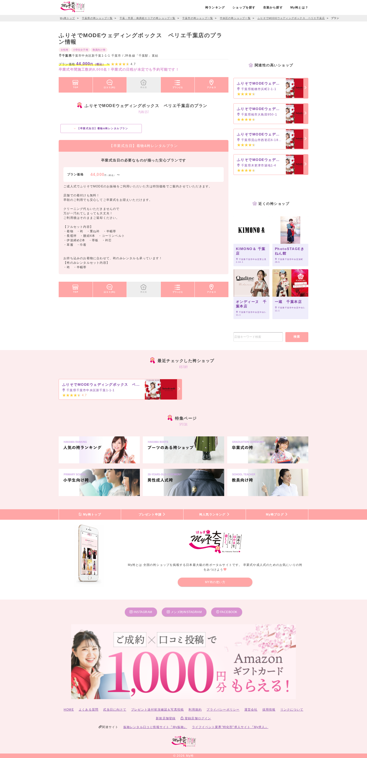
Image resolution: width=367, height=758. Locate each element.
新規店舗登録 (166, 718)
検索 (297, 336)
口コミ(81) (109, 87)
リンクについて (291, 709)
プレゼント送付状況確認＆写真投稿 (157, 709)
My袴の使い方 (215, 582)
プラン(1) (178, 87)
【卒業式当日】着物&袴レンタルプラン (102, 128)
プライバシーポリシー (222, 709)
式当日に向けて (114, 709)
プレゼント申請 (151, 514)
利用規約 (195, 709)
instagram (142, 612)
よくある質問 (88, 709)
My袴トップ (91, 514)
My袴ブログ (275, 514)
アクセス (211, 87)
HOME (69, 709)
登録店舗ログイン (197, 718)
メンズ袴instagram (186, 612)
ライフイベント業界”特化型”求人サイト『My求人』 (230, 727)
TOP (75, 87)
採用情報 (269, 709)
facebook (228, 612)
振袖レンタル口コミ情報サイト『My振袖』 (155, 727)
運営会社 (251, 709)
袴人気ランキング (213, 514)
